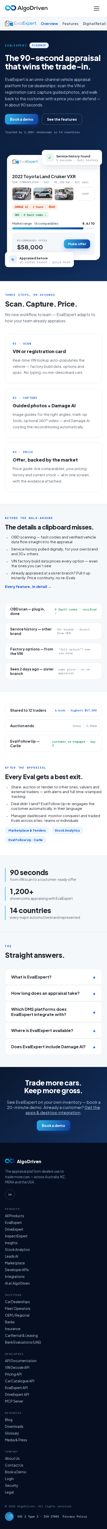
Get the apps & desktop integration (62, 1110)
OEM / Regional (17, 1315)
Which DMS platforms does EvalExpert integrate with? (39, 1012)
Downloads (14, 1426)
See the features (62, 119)
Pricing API (13, 1374)
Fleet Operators (17, 1308)
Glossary (12, 1433)
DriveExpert (14, 1229)
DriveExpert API (17, 1394)
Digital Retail (94, 23)
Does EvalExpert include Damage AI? (48, 1046)
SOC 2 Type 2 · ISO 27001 (38, 1516)
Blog (8, 1420)
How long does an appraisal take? (45, 993)
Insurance (12, 1329)
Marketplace (15, 1263)
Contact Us (14, 1465)
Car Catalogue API (19, 1381)
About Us (12, 1458)
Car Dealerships (17, 1302)
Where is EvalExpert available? (42, 1030)
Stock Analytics (67, 830)
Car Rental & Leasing (21, 1335)
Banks (10, 1322)
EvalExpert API (16, 1388)
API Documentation (21, 1361)
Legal (9, 1492)
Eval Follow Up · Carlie (25, 840)
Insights (11, 1243)
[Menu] (96, 8)
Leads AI (11, 1256)
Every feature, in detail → (28, 586)
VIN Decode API (17, 1367)
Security (11, 1485)
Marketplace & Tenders (27, 830)
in (10, 1194)
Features (70, 23)
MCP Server (14, 1401)
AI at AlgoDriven (17, 1283)
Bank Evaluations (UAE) (23, 1342)
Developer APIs (17, 1270)
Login (9, 1479)
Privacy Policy (75, 1516)
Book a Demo (15, 1472)
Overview (49, 23)
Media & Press (16, 1440)
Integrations (15, 1276)
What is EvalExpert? (31, 977)
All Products (14, 1216)
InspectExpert (16, 1236)
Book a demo (21, 119)
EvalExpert (13, 1222)
